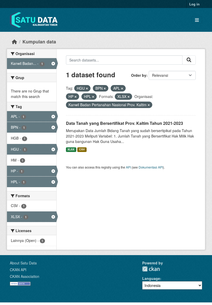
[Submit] (189, 60)
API (128, 167)
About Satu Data (23, 262)
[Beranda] (14, 41)
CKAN (151, 269)
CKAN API (18, 269)
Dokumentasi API (151, 167)
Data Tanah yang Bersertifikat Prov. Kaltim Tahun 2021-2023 (124, 123)
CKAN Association (24, 276)
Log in (194, 4)
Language (151, 278)
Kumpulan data (39, 41)
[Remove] (87, 88)
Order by (138, 75)
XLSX (70, 149)
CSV (82, 149)
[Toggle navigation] (197, 20)
